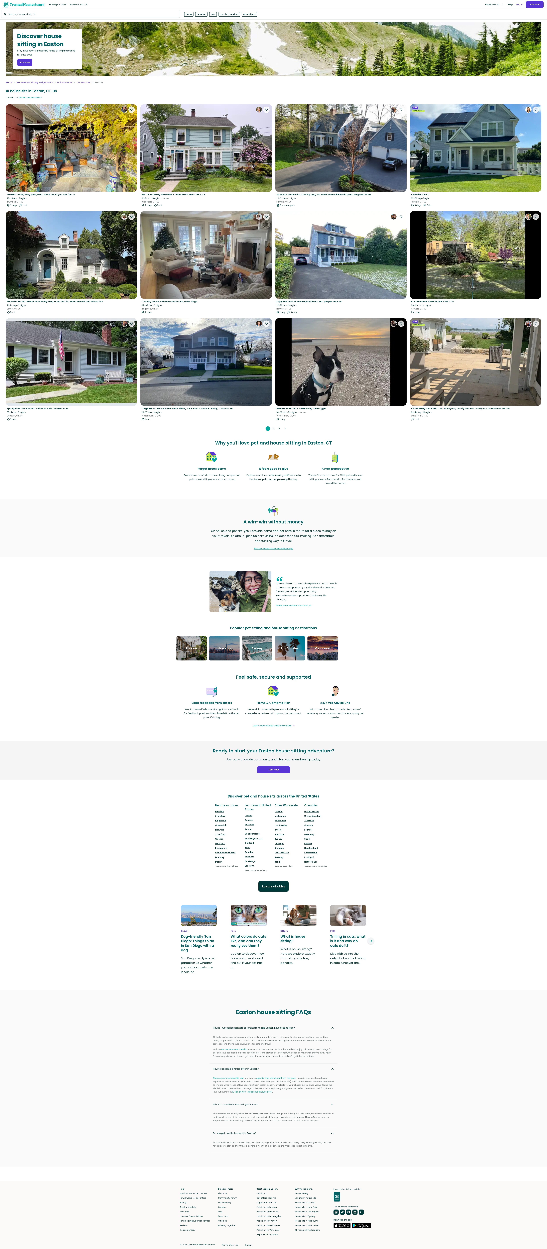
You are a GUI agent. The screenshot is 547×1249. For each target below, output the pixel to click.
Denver (248, 815)
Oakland (249, 843)
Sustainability (224, 1202)
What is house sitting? (292, 938)
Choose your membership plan (228, 1078)
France (308, 829)
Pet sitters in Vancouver (268, 1230)
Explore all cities (273, 886)
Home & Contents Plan (191, 1216)
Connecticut (84, 82)
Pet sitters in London (267, 1207)
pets (233, 931)
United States (64, 82)
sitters (284, 931)
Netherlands (310, 861)
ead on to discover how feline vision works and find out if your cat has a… (247, 960)
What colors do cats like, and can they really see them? (248, 941)
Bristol (278, 829)
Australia (309, 820)
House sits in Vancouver (307, 1225)
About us (222, 1193)
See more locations (226, 866)
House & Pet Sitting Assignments (35, 82)
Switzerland (310, 852)
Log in (519, 4)
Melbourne (280, 816)
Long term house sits (305, 1198)
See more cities (284, 866)
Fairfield (219, 811)
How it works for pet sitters (193, 1198)
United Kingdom (312, 816)
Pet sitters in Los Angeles (269, 1216)
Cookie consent (187, 1230)
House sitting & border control (195, 1220)
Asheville (249, 856)
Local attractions (229, 14)
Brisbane (279, 848)
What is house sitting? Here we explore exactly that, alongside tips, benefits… (297, 956)
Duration (201, 14)
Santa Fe (279, 834)
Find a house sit (78, 4)
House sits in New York (306, 1207)
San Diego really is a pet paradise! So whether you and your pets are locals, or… (198, 965)
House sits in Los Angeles (307, 1211)
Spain (307, 839)
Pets (213, 14)
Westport (220, 843)
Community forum (227, 1198)
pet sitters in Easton (30, 97)
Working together (227, 1225)
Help (510, 4)
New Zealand (311, 848)
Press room (223, 1216)
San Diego (250, 861)
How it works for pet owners (193, 1193)
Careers (222, 1207)
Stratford (220, 834)
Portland (249, 824)
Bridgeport (221, 848)
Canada (308, 825)
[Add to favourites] (131, 110)
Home (9, 82)
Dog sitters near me (266, 1202)
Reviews (184, 1225)
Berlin (277, 861)
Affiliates (222, 1220)
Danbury (219, 857)
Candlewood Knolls (225, 852)
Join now (24, 62)
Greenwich (221, 825)
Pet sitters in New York (267, 1211)
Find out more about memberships (273, 548)
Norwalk (219, 829)
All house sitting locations (307, 1230)
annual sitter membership (234, 1049)
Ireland (308, 843)
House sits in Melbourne (306, 1220)
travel (184, 931)
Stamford (220, 816)
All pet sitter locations (267, 1234)
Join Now (534, 4)
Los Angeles (281, 825)
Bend (247, 847)
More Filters (249, 14)
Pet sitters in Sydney (267, 1220)
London (278, 811)
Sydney (278, 839)
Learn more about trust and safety (272, 725)
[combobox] (91, 14)
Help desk (184, 1211)
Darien (218, 861)
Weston (219, 839)
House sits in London (305, 1202)
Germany (309, 834)
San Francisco (252, 833)
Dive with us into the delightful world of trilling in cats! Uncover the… (348, 958)
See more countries (315, 866)
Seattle (249, 820)
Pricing (183, 1202)
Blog (220, 1211)
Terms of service (230, 1245)
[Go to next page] (285, 428)
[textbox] (91, 14)
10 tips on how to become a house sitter (252, 1091)
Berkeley (279, 857)
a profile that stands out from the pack (276, 1078)
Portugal (309, 857)
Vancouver (280, 820)
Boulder (249, 852)
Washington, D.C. (254, 838)
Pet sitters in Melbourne (268, 1225)
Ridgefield (220, 820)
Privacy (249, 1245)
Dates (189, 14)
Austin (248, 829)
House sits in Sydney (305, 1216)
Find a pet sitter (58, 4)
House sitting (301, 1193)
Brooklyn (249, 865)
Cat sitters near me (266, 1198)
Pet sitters (262, 1193)
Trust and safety (188, 1207)
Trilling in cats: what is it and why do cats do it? (348, 941)
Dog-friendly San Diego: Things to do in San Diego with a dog (197, 943)
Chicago (279, 843)
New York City (282, 852)
